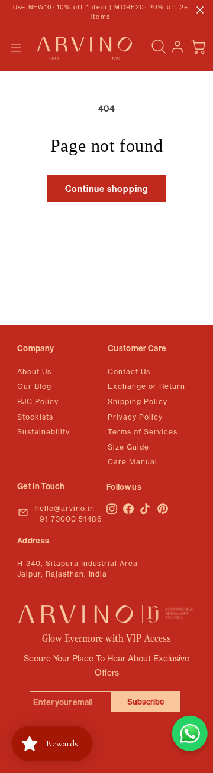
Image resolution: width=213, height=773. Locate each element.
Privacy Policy (135, 416)
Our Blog (34, 386)
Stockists (35, 416)
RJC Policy (38, 401)
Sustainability (43, 431)
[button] (16, 48)
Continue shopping (106, 188)
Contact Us (129, 371)
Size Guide (128, 447)
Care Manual (132, 461)
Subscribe (145, 701)
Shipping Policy (137, 401)
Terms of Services (143, 431)
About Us (34, 371)
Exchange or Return (146, 386)
